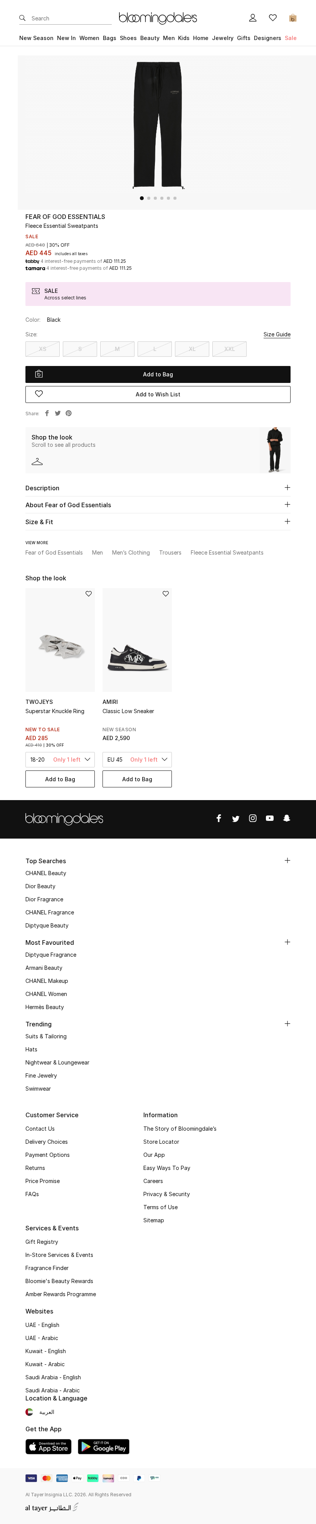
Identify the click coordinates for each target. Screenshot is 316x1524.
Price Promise (42, 1181)
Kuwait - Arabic (45, 1364)
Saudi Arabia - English (53, 1377)
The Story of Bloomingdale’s (180, 1128)
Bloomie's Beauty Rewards (59, 1281)
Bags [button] (109, 38)
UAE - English (42, 1325)
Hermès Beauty (44, 1007)
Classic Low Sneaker (128, 711)
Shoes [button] (128, 38)
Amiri (110, 701)
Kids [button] (184, 38)
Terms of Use (160, 1207)
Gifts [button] (243, 38)
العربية (46, 1412)
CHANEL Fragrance (49, 912)
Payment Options (47, 1154)
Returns (35, 1168)
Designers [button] (267, 38)
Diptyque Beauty (47, 925)
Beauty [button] (150, 38)
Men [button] (169, 38)
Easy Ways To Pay (166, 1168)
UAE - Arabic (41, 1338)
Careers (153, 1181)
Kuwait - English (45, 1351)
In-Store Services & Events (59, 1255)
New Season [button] (36, 38)
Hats (31, 1049)
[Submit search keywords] (22, 18)
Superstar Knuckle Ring (54, 711)
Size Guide (277, 334)
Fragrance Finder (47, 1268)
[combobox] (60, 759)
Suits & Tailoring (46, 1036)
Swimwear (38, 1088)
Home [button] (200, 38)
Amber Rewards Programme (60, 1294)
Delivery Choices (46, 1141)
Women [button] (89, 38)
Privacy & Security (166, 1194)
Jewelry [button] (223, 38)
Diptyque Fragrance (50, 954)
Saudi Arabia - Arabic (52, 1390)
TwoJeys (39, 701)
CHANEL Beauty (45, 873)
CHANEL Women (46, 994)
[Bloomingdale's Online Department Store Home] (158, 18)
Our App (154, 1154)
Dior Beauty (40, 886)
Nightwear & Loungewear (57, 1062)
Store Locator (161, 1141)
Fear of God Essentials (65, 217)
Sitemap (153, 1220)
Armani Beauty (43, 967)
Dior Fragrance (44, 899)
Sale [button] (291, 38)
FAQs (32, 1194)
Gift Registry (41, 1241)
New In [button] (66, 38)
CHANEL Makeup (46, 981)
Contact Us (40, 1128)
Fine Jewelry (41, 1075)
